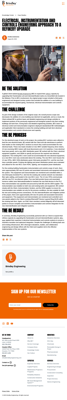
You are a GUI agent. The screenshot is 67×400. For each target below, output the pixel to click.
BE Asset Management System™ (34, 381)
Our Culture (31, 353)
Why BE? (30, 341)
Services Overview (53, 363)
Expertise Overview (33, 363)
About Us (30, 338)
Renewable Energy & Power (54, 348)
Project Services (52, 379)
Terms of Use (15, 391)
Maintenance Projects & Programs (34, 370)
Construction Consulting (54, 372)
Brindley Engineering (24, 94)
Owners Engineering (53, 382)
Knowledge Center (8, 15)
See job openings (7, 365)
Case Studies (22, 15)
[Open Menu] (63, 3)
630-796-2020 (6, 344)
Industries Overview (53, 338)
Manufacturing (51, 355)
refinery (48, 94)
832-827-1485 (6, 353)
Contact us (5, 362)
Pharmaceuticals (52, 352)
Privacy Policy (6, 391)
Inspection (50, 376)
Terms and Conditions (48, 309)
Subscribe (50, 305)
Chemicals (50, 344)
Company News (32, 347)
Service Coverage (33, 344)
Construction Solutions (34, 377)
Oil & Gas (50, 341)
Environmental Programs (35, 385)
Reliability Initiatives (33, 374)
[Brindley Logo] (9, 3)
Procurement (51, 369)
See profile (9, 272)
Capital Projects (32, 366)
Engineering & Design (54, 366)
